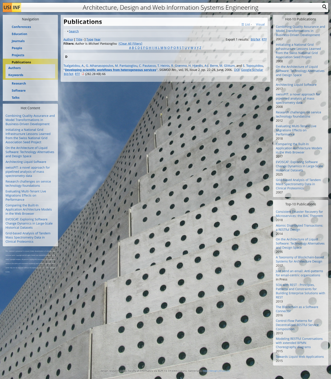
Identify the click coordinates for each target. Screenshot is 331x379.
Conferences (21, 26)
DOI (237, 70)
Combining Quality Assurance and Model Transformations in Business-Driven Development (30, 120)
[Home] (12, 7)
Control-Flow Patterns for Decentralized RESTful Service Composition (297, 325)
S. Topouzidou (253, 66)
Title (79, 39)
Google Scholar (252, 70)
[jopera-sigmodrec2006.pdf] (83, 74)
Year (97, 39)
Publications (21, 62)
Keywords (15, 75)
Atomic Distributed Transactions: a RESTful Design (299, 227)
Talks (15, 97)
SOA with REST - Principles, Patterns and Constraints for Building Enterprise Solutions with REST (300, 291)
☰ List (245, 24)
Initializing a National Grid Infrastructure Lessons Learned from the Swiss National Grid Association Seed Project (28, 136)
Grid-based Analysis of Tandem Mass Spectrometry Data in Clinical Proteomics (28, 237)
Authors (14, 68)
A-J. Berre (211, 66)
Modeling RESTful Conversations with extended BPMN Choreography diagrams (299, 343)
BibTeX (255, 39)
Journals (18, 41)
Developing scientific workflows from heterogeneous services (110, 70)
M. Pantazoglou (126, 66)
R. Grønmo (179, 66)
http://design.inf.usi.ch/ (216, 370)
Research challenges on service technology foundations (28, 183)
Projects (18, 55)
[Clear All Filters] (130, 43)
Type (89, 39)
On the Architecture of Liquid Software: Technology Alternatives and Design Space (30, 152)
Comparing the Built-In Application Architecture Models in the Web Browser (29, 209)
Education (19, 34)
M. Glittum (227, 66)
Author (68, 39)
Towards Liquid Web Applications (300, 356)
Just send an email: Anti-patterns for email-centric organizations (299, 273)
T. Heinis (163, 66)
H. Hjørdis (195, 66)
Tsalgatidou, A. (73, 66)
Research (19, 83)
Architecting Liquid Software (26, 162)
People (17, 48)
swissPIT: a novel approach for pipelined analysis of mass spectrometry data (28, 171)
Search (74, 31)
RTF (264, 39)
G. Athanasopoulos (99, 66)
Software (19, 90)
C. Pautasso (147, 66)
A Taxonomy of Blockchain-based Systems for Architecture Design (300, 259)
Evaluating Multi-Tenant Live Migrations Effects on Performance (26, 195)
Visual (260, 24)
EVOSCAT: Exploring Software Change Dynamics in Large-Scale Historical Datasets (29, 223)
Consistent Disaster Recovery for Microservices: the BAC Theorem (299, 214)
